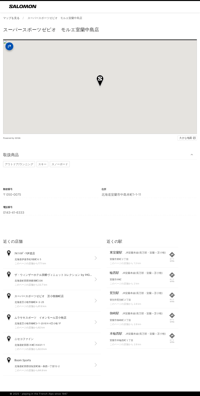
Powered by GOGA (12, 138)
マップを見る (11, 18)
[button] (100, 154)
